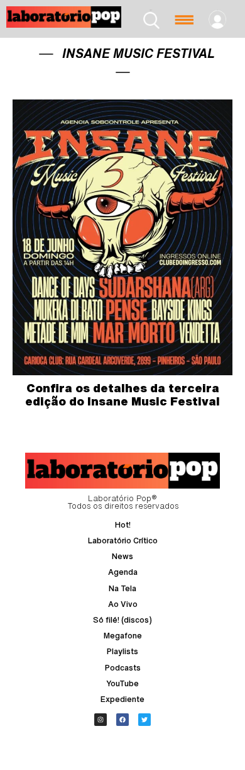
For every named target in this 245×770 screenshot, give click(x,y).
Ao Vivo (123, 604)
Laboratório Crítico (123, 540)
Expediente (122, 699)
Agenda (123, 572)
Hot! (123, 525)
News (122, 556)
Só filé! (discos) (122, 620)
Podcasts (123, 668)
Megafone (123, 635)
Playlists (122, 651)
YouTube (122, 683)
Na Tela (122, 588)
